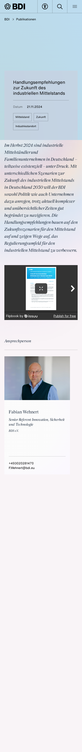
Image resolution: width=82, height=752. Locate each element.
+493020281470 (21, 463)
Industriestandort (26, 126)
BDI (7, 19)
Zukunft (41, 117)
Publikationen (26, 19)
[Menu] (74, 6)
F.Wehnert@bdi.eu (22, 467)
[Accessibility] (45, 6)
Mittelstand (22, 117)
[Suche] (59, 6)
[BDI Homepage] (14, 6)
